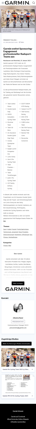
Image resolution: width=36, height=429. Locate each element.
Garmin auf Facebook (18, 416)
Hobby (9, 229)
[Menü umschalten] (3, 2)
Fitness (5, 245)
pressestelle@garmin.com (18, 328)
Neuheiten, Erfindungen (22, 235)
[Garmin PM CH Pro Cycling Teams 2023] (18, 384)
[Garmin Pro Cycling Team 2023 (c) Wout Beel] (18, 357)
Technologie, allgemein (10, 232)
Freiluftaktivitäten (23, 229)
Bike (9, 245)
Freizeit (14, 229)
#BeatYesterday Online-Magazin (18, 419)
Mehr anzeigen (18, 283)
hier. (4, 221)
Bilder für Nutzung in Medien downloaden (16, 344)
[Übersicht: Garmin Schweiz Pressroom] (17, 3)
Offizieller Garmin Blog (18, 422)
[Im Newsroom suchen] (33, 2)
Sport (5, 229)
